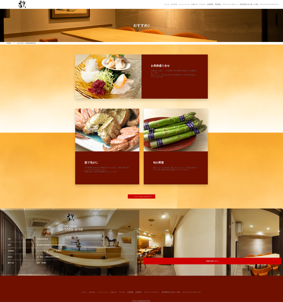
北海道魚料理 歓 (144, 301)
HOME (8, 43)
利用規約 (218, 4)
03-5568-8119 (70, 229)
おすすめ (174, 4)
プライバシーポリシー (230, 4)
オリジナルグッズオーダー (269, 4)
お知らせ (194, 4)
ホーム (167, 4)
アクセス (202, 4)
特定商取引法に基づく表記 (249, 4)
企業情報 (210, 4)
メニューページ (184, 4)
